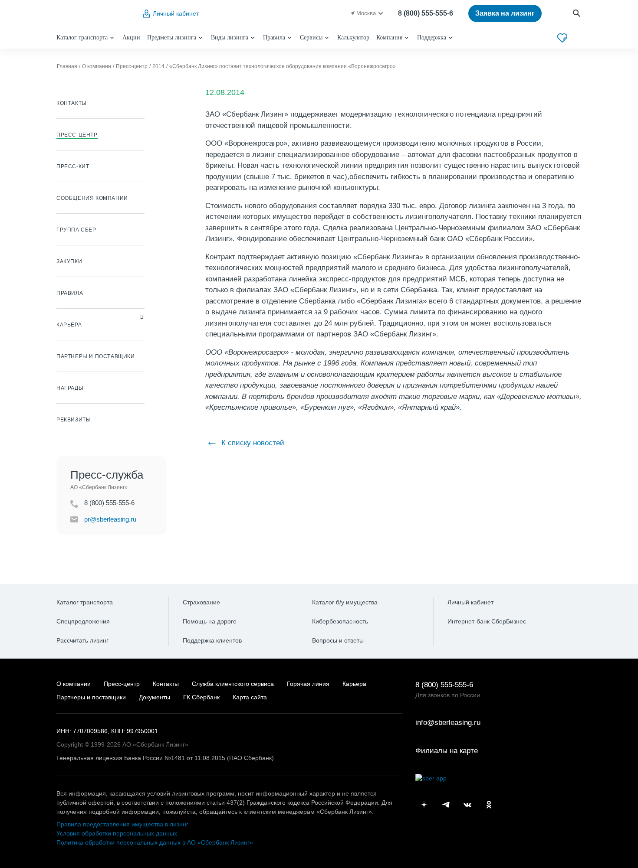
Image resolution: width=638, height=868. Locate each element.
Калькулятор (353, 37)
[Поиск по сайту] (577, 13)
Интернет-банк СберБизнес (486, 621)
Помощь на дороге (210, 621)
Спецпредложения (83, 621)
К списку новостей (251, 443)
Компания (389, 37)
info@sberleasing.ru (447, 722)
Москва (366, 13)
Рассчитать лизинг (82, 640)
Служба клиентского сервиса (233, 683)
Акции (131, 37)
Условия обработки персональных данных (116, 833)
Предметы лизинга (171, 37)
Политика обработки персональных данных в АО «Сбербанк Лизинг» (154, 842)
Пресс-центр (122, 683)
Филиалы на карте (446, 751)
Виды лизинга (229, 37)
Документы (154, 697)
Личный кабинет (176, 13)
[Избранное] (562, 38)
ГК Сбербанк (201, 697)
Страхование (201, 602)
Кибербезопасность (340, 621)
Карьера (354, 683)
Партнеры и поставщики (91, 697)
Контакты (166, 683)
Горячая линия (308, 683)
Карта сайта (250, 697)
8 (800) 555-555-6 (425, 13)
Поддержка (431, 37)
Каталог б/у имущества (345, 602)
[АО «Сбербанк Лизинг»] (91, 13)
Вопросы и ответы (338, 640)
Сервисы (311, 37)
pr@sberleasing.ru (110, 519)
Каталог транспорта (82, 37)
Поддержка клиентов (212, 640)
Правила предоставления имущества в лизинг (122, 824)
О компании (73, 683)
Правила (274, 37)
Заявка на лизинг (505, 13)
